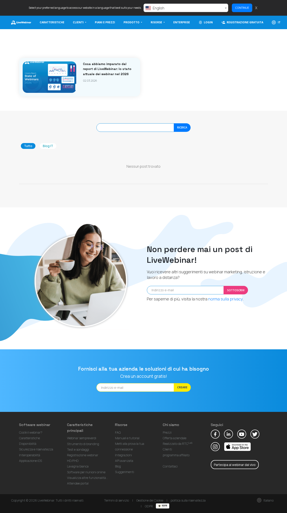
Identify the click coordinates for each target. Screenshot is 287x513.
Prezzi (167, 432)
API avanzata (124, 461)
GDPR (149, 506)
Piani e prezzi (105, 22)
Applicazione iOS (30, 461)
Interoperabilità (29, 455)
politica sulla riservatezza (188, 500)
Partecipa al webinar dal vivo (235, 465)
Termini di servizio (116, 500)
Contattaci (170, 466)
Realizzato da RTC (177, 443)
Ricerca (182, 127)
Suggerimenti (124, 472)
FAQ (118, 432)
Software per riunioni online (86, 472)
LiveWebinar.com (21, 22)
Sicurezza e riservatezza (36, 449)
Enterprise (181, 22)
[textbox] (186, 8)
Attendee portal (78, 483)
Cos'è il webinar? (30, 432)
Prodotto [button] (132, 22)
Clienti (167, 449)
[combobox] (186, 8)
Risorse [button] (157, 22)
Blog (118, 466)
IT (278, 22)
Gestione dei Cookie (149, 500)
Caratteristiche (52, 22)
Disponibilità (27, 443)
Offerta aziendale (174, 438)
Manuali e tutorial (127, 438)
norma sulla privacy (225, 299)
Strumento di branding (83, 444)
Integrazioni (123, 455)
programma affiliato (176, 455)
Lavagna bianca (78, 466)
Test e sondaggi (78, 449)
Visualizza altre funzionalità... (87, 478)
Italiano (268, 500)
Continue (242, 8)
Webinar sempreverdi (81, 438)
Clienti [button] (78, 22)
